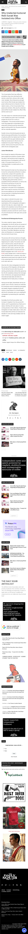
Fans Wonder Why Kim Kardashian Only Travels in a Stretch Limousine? (21, 394)
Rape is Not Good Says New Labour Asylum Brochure (12, 648)
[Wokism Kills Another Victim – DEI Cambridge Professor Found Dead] (5, 548)
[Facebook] (2, 31)
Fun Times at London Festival (15, 703)
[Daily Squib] (2, 28)
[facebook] (7, 417)
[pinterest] (15, 417)
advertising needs (8, 333)
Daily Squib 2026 (22, 923)
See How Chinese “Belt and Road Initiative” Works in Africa (7, 394)
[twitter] (20, 417)
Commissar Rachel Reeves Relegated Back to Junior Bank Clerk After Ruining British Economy (13, 692)
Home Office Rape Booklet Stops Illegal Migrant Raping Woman (13, 639)
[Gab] (5, 885)
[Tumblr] (20, 31)
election (15, 350)
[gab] (10, 417)
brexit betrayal (9, 350)
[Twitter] (6, 31)
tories (11, 352)
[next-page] (5, 449)
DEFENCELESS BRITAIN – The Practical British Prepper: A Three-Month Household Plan (17, 555)
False (5, 751)
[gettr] (12, 417)
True (5, 748)
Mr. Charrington (8, 28)
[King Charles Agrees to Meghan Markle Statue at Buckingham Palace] (5, 570)
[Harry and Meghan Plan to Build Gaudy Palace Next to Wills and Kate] (5, 495)
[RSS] (17, 885)
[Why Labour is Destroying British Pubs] (5, 444)
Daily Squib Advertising (14, 831)
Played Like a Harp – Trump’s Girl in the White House (12, 652)
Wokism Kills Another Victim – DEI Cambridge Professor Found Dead (18, 547)
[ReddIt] (16, 31)
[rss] (18, 417)
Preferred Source (17, 44)
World (6, 6)
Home (2, 6)
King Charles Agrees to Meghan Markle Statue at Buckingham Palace (18, 570)
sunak (7, 352)
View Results (14, 756)
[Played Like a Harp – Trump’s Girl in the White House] (5, 510)
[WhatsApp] (13, 31)
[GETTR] (9, 885)
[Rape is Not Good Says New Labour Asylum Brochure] (5, 437)
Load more (13, 515)
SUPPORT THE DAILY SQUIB (9, 335)
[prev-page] (2, 449)
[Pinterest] (9, 31)
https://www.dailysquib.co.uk (14, 415)
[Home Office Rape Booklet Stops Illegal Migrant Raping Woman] (5, 429)
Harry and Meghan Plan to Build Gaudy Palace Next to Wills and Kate (18, 495)
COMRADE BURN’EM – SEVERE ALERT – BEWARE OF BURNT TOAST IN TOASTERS (14, 657)
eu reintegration (21, 350)
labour (3, 352)
